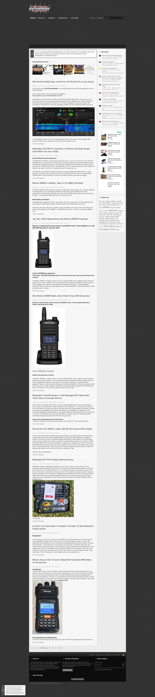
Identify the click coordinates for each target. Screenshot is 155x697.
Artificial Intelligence (108, 62)
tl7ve (112, 229)
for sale (105, 210)
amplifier (107, 201)
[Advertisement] (77, 32)
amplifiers (113, 201)
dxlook (112, 207)
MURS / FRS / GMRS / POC (52, 187)
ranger (110, 222)
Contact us (92, 655)
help (104, 214)
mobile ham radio (114, 216)
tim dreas (104, 229)
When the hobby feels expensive (112, 55)
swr (102, 226)
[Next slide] (92, 69)
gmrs (117, 213)
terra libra (109, 226)
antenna (119, 201)
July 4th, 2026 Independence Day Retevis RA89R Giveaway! (60, 219)
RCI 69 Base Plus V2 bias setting (112, 113)
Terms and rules (100, 655)
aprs (100, 203)
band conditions (106, 203)
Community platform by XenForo (45, 683)
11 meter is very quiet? (109, 99)
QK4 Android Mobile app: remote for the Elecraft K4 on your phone (63, 81)
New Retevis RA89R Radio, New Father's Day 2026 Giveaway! (61, 296)
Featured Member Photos (40, 62)
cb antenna (115, 203)
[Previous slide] (34, 69)
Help (113, 655)
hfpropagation (117, 214)
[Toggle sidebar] (124, 46)
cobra (104, 204)
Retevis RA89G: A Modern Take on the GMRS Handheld (57, 183)
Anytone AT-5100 (107, 105)
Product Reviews (49, 155)
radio (89, 226)
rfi (99, 226)
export (101, 210)
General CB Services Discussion (110, 81)
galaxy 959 (112, 213)
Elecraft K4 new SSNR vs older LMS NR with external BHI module (62, 429)
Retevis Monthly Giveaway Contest (54, 223)
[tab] (63, 76)
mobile (107, 216)
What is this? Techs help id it (110, 121)
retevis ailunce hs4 (104, 223)
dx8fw (106, 207)
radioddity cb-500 (104, 220)
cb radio (121, 203)
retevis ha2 (113, 223)
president (101, 218)
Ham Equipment (50, 433)
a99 (100, 201)
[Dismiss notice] (23, 687)
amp (103, 201)
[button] (46, 18)
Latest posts (105, 52)
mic (103, 216)
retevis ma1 (120, 223)
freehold (112, 210)
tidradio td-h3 (118, 226)
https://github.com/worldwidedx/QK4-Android (47, 95)
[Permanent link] (57, 158)
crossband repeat (111, 204)
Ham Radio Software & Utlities (52, 86)
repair (114, 222)
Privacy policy (108, 655)
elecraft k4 (117, 207)
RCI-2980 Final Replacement (110, 92)
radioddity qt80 (103, 222)
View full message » (38, 144)
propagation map (109, 218)
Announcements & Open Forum (110, 58)
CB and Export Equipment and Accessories (112, 72)
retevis (118, 222)
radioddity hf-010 (114, 220)
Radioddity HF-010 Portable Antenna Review (52, 459)
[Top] (121, 655)
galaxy (106, 213)
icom (100, 216)
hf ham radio (109, 214)
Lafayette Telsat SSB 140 (109, 68)
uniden (117, 229)
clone (100, 204)
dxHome (118, 655)
